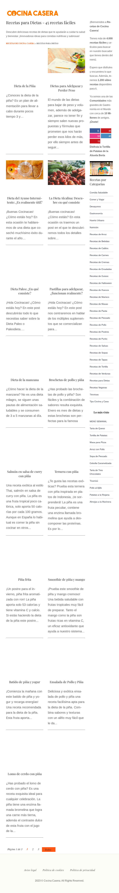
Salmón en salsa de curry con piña (24, 473)
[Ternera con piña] (66, 458)
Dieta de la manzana (25, 380)
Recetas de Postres (99, 332)
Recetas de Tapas (98, 359)
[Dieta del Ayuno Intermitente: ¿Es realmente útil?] (24, 178)
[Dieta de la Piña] (24, 72)
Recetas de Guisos (99, 276)
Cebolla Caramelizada (100, 463)
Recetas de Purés (98, 339)
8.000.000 (94, 131)
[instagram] (93, 11)
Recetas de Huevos (99, 290)
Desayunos (95, 206)
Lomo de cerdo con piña (25, 774)
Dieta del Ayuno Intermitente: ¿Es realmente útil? (24, 200)
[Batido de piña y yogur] (24, 668)
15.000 (95, 141)
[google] (105, 11)
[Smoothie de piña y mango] (66, 565)
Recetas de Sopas (99, 352)
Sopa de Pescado (98, 456)
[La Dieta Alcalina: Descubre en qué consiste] (66, 184)
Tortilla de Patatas (98, 435)
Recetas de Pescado (100, 318)
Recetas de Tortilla (99, 366)
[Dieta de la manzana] (24, 365)
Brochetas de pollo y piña (66, 380)
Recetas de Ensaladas (101, 269)
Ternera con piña (66, 471)
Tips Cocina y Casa (99, 401)
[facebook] (80, 11)
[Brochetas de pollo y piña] (66, 366)
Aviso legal (30, 870)
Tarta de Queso (97, 428)
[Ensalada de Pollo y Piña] (66, 667)
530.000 (95, 136)
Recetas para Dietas (100, 380)
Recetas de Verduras (100, 373)
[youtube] (99, 11)
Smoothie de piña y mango (66, 579)
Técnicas (94, 394)
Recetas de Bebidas (99, 241)
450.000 (106, 131)
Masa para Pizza (98, 442)
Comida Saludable (99, 192)
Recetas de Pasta (98, 311)
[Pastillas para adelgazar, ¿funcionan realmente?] (66, 278)
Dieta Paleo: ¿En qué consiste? (25, 291)
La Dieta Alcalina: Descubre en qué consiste (66, 200)
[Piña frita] (24, 565)
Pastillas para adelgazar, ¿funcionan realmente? (66, 291)
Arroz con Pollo (97, 449)
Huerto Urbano (97, 220)
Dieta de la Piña (24, 86)
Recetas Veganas (98, 387)
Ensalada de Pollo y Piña (66, 682)
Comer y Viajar (97, 199)
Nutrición (94, 227)
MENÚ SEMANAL (98, 421)
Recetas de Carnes (99, 255)
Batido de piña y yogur (24, 682)
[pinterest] (111, 11)
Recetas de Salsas (99, 346)
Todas (48, 849)
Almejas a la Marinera (100, 502)
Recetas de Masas (99, 304)
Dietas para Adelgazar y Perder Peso (66, 88)
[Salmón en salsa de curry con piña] (24, 457)
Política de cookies (53, 870)
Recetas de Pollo (98, 325)
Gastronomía (96, 213)
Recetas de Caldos (99, 248)
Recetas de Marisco (99, 297)
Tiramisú (94, 481)
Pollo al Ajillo (96, 488)
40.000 (106, 136)
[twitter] (86, 11)
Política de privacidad (82, 870)
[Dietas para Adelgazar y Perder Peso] (66, 72)
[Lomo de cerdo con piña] (24, 760)
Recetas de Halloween (101, 283)
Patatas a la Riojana (99, 495)
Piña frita (24, 579)
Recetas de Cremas (99, 262)
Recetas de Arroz (98, 234)
